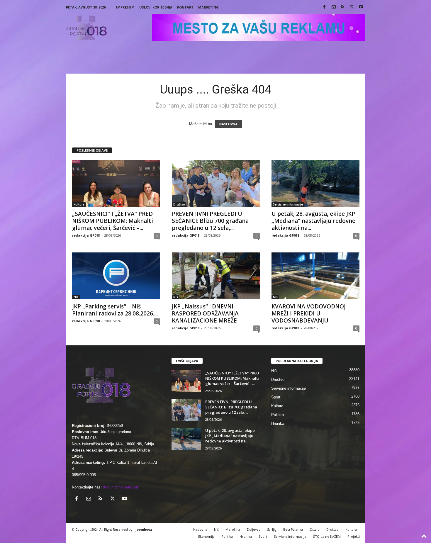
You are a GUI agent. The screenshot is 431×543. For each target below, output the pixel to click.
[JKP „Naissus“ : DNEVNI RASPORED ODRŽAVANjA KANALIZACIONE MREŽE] (216, 275)
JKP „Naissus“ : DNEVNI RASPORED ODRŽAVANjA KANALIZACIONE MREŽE (205, 313)
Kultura (79, 204)
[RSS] (342, 7)
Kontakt (185, 7)
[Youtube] (360, 7)
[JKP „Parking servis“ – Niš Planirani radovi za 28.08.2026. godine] (116, 275)
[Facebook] (324, 7)
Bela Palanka (293, 529)
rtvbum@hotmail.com (121, 487)
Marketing (208, 7)
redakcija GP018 (86, 235)
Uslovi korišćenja (155, 7)
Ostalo (315, 529)
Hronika (277, 423)
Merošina (232, 529)
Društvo (179, 204)
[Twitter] (351, 7)
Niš (76, 297)
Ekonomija (206, 536)
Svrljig (271, 529)
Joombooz (143, 529)
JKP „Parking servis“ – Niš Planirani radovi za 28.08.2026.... (115, 310)
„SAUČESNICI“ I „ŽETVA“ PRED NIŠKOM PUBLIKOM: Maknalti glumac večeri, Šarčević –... (112, 221)
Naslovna (200, 529)
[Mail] (333, 7)
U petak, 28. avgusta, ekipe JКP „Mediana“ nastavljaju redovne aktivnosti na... (313, 221)
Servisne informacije (288, 204)
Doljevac (253, 529)
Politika (277, 415)
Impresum (125, 7)
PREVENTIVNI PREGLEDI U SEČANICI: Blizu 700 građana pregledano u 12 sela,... (210, 221)
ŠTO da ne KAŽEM (327, 536)
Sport (275, 397)
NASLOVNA (228, 124)
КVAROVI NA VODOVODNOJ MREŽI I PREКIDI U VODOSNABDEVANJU (309, 313)
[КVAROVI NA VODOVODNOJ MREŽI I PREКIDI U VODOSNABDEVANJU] (315, 275)
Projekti (353, 536)
